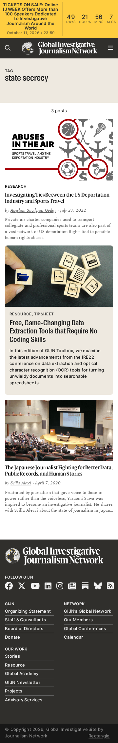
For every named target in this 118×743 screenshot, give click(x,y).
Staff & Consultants (25, 619)
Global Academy (22, 673)
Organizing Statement (28, 611)
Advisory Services (23, 699)
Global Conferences (85, 628)
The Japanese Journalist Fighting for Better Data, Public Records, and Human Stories (58, 470)
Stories (12, 656)
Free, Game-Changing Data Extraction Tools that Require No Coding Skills (53, 332)
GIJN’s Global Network (87, 611)
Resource (15, 665)
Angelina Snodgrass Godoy (33, 210)
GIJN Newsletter (22, 682)
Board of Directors (24, 628)
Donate (12, 637)
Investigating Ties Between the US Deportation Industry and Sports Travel (57, 197)
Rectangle (98, 735)
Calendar (73, 637)
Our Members (78, 619)
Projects (13, 690)
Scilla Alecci (20, 483)
